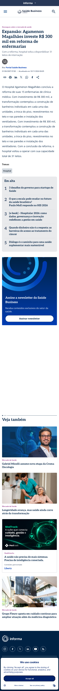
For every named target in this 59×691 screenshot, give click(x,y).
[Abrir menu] (5, 11)
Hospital (7, 171)
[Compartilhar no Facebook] (32, 77)
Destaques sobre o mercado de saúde (17, 27)
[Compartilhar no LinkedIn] (16, 77)
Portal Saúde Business (16, 67)
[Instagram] (5, 649)
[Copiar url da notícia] (5, 77)
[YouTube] (35, 649)
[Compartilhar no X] (21, 77)
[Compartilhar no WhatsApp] (27, 77)
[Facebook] (12, 649)
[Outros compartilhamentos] (37, 77)
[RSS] (43, 649)
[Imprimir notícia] (10, 77)
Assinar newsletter (29, 318)
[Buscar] (53, 11)
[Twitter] (20, 649)
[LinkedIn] (28, 649)
